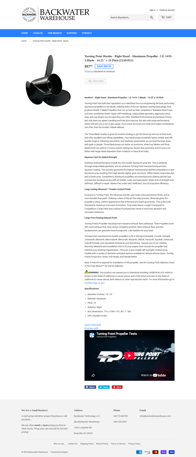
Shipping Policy (86, 444)
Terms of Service (118, 444)
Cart (169, 17)
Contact (87, 33)
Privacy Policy (134, 444)
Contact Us (72, 444)
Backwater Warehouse (38, 452)
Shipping (72, 33)
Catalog (38, 33)
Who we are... (59, 444)
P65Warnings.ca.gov (94, 283)
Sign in (152, 10)
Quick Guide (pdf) (93, 325)
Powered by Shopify (59, 452)
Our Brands (55, 33)
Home (24, 33)
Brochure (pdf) (91, 328)
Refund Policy (102, 444)
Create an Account (167, 10)
